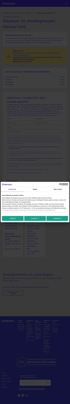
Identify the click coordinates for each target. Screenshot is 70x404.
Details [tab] (35, 189)
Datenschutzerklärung (14, 212)
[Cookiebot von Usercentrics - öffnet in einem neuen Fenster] (60, 184)
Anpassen (34, 218)
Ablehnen (13, 218)
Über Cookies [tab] (58, 189)
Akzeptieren (57, 218)
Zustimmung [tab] (12, 189)
